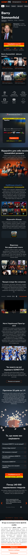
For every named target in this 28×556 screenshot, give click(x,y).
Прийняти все (14, 547)
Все (3, 6)
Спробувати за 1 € (14, 407)
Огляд (21, 518)
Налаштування (14, 553)
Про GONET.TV (9, 518)
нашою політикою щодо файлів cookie (11, 544)
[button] (1, 503)
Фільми (7, 6)
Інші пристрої (23, 296)
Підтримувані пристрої (19, 520)
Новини (16, 518)
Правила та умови (7, 520)
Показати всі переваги (14, 381)
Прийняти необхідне (14, 550)
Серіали (13, 6)
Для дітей (20, 6)
